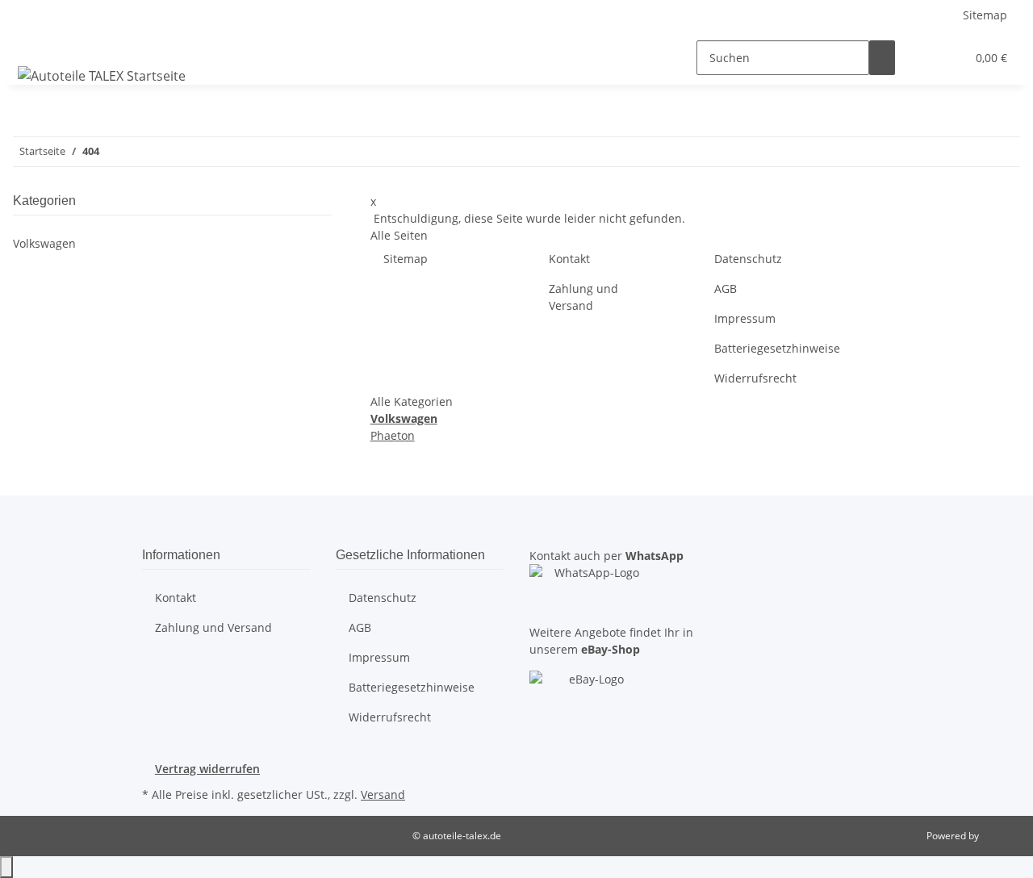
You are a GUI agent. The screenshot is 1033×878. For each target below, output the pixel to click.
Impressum (745, 318)
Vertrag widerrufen (207, 768)
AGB (725, 288)
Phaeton (392, 435)
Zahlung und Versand (583, 297)
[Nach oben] (6, 867)
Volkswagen (44, 243)
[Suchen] (882, 57)
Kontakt (569, 258)
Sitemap (985, 15)
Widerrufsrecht (755, 378)
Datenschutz (748, 258)
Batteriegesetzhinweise (777, 348)
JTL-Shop (1000, 835)
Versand (383, 794)
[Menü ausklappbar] (33, 43)
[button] (921, 58)
